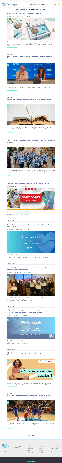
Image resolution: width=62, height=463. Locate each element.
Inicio (31, 4)
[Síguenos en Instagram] (51, 451)
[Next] (33, 435)
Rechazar (33, 461)
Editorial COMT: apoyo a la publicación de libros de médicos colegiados (29, 99)
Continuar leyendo (12, 48)
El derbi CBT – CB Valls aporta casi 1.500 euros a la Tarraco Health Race (29, 395)
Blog (51, 4)
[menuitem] (59, 4)
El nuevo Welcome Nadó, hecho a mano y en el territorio (24, 13)
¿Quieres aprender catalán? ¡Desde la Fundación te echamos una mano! (29, 354)
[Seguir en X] (52, 451)
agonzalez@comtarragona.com (37, 9)
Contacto (55, 4)
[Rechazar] (60, 460)
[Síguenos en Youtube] (55, 451)
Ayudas (42, 4)
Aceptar (29, 461)
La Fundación (36, 4)
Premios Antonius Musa (55, 446)
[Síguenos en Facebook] (50, 451)
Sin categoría (13, 51)
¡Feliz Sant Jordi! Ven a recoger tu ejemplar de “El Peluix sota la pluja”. (28, 183)
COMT (47, 4)
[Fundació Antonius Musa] (9, 4)
